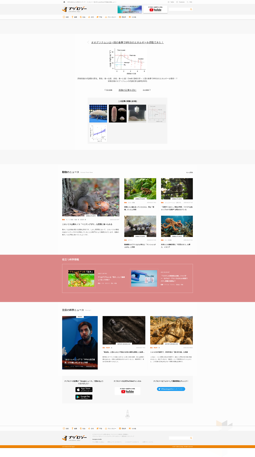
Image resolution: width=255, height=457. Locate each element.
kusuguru (95, 439)
